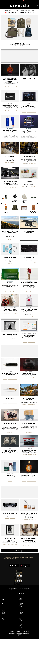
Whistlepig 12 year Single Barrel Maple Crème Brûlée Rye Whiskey (10, 80)
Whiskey (11, 76)
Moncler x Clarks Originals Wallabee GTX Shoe (10, 450)
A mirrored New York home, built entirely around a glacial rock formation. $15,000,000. (29, 402)
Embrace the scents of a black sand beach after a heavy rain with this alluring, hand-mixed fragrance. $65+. (29, 160)
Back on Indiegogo (31, 236)
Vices (26, 10)
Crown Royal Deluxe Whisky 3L (29, 475)
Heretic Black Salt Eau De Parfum (29, 157)
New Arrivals (21, 600)
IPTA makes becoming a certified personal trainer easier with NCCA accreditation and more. (29, 339)
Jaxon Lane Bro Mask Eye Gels (10, 105)
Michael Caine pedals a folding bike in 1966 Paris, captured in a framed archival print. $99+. (10, 542)
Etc (33, 10)
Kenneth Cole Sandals (10, 423)
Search (32, 5)
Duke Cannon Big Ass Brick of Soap (29, 424)
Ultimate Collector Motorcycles (29, 105)
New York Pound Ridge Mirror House (29, 399)
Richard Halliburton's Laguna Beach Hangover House (10, 231)
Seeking (30, 76)
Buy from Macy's (10, 432)
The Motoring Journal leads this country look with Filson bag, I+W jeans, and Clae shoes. (19, 45)
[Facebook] (19, 594)
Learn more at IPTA (31, 341)
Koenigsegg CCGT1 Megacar (29, 450)
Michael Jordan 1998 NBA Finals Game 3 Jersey (29, 309)
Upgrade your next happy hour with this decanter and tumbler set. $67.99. (29, 517)
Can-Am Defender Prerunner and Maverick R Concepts (10, 182)
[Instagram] (22, 594)
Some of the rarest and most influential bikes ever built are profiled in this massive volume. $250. (29, 109)
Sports (11, 371)
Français (21, 612)
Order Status (3, 612)
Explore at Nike (29, 291)
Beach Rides (29, 182)
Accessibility (22, 623)
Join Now (29, 139)
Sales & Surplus (21, 606)
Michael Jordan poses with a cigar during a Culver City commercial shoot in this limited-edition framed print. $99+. (10, 337)
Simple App (29, 130)
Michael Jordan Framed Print (10, 334)
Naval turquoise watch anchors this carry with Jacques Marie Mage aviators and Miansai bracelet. (10, 260)
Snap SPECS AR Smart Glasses (10, 513)
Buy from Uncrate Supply (31, 112)
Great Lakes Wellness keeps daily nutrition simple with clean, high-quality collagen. (10, 311)
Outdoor (30, 229)
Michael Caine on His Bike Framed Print (10, 539)
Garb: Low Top (10, 475)
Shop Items (19, 47)
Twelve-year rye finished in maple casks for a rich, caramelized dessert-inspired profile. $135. (10, 83)
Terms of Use (21, 621)
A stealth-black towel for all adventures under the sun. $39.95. (29, 259)
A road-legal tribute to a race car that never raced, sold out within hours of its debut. (29, 452)
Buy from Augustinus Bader (10, 139)
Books (30, 103)
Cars (14, 10)
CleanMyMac (10, 283)
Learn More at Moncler (13, 455)
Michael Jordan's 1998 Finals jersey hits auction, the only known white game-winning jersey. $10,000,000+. (29, 313)
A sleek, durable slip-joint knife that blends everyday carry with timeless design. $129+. (10, 400)
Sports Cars (30, 448)
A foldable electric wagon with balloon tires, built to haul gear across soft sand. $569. (28, 234)
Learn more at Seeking (31, 82)
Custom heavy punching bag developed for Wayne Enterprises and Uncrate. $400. (10, 376)
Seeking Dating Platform (29, 78)
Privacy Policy (21, 622)
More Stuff (19, 551)
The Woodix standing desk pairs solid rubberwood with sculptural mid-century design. (29, 542)
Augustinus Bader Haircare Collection (10, 130)
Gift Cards (21, 607)
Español (21, 611)
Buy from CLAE (12, 162)
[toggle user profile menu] (35, 5)
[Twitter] (15, 594)
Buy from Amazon (31, 545)
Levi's (12, 473)
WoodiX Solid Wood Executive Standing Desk (28, 539)
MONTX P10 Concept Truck (29, 373)
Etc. (3, 603)
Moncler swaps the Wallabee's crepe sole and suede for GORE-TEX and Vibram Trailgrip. (10, 453)
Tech (17, 10)
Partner (27, 76)
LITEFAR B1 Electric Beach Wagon (29, 231)
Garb (21, 41)
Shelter (22, 10)
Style (10, 10)
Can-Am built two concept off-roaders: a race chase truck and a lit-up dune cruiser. (10, 185)
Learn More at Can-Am (13, 187)
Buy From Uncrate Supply (12, 86)
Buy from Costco (29, 432)
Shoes (11, 448)
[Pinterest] (24, 594)
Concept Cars (11, 180)
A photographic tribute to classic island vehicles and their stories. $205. (29, 184)
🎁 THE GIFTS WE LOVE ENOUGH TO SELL (11, 12)
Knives (11, 396)
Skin (11, 103)
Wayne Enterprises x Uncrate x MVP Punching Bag (10, 374)
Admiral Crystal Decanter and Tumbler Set (29, 514)
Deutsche (21, 613)
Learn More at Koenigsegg (31, 454)
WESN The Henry (10, 398)
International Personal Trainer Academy (29, 333)
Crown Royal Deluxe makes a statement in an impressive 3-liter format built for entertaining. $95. (29, 478)
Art (30, 307)
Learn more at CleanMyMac (10, 291)
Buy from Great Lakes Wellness (12, 313)
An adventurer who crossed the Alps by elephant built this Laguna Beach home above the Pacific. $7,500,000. (10, 235)
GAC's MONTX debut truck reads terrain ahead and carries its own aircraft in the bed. (29, 375)
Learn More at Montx (31, 377)
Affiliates (4, 621)
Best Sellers (21, 602)
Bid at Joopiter (31, 316)
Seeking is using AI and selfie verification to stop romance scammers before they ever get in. (29, 80)
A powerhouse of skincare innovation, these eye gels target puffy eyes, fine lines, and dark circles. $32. (10, 107)
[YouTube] (17, 594)
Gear (6, 10)
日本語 (20, 614)
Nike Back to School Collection (29, 283)
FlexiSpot (30, 537)
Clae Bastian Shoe (10, 156)
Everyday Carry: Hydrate (10, 258)
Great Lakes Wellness (12, 307)
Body (29, 10)
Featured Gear (10, 128)
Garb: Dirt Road (19, 43)
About (3, 619)
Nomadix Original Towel (29, 258)
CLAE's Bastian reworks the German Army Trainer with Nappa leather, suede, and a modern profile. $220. (10, 159)
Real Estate (12, 229)
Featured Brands (21, 604)
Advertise (4, 620)
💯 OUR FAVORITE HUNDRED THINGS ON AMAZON (26, 12)
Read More (5, 86)
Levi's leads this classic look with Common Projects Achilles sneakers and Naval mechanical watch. (10, 478)
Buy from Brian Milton (31, 404)
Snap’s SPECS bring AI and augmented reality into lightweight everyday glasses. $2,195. (10, 515)
